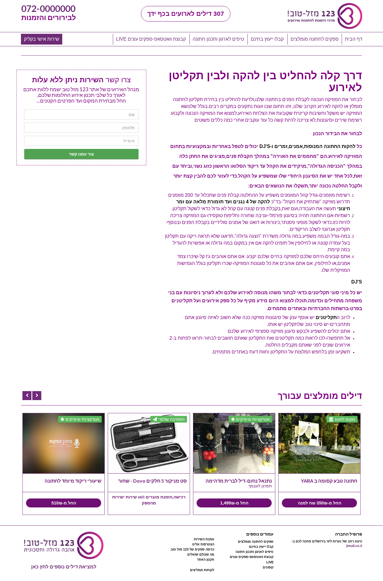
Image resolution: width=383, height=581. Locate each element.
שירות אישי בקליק (41, 39)
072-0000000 (48, 8)
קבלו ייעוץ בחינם (267, 39)
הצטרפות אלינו (203, 544)
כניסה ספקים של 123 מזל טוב (192, 549)
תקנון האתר (205, 559)
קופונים (268, 567)
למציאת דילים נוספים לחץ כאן (63, 566)
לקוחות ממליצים (202, 570)
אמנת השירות (204, 539)
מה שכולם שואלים (200, 554)
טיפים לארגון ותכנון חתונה (218, 39)
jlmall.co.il (354, 546)
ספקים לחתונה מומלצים (315, 39)
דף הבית (353, 39)
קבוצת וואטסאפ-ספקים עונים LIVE (151, 39)
